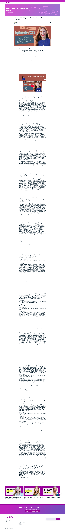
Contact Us (20, 523)
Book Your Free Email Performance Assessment (33, 511)
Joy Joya (7, 528)
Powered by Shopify (11, 528)
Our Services (20, 520)
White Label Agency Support (22, 522)
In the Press (20, 521)
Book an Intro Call (33, 0)
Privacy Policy (20, 524)
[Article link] (14, 493)
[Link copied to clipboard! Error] (46, 23)
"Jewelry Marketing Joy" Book (31, 520)
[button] (60, 493)
